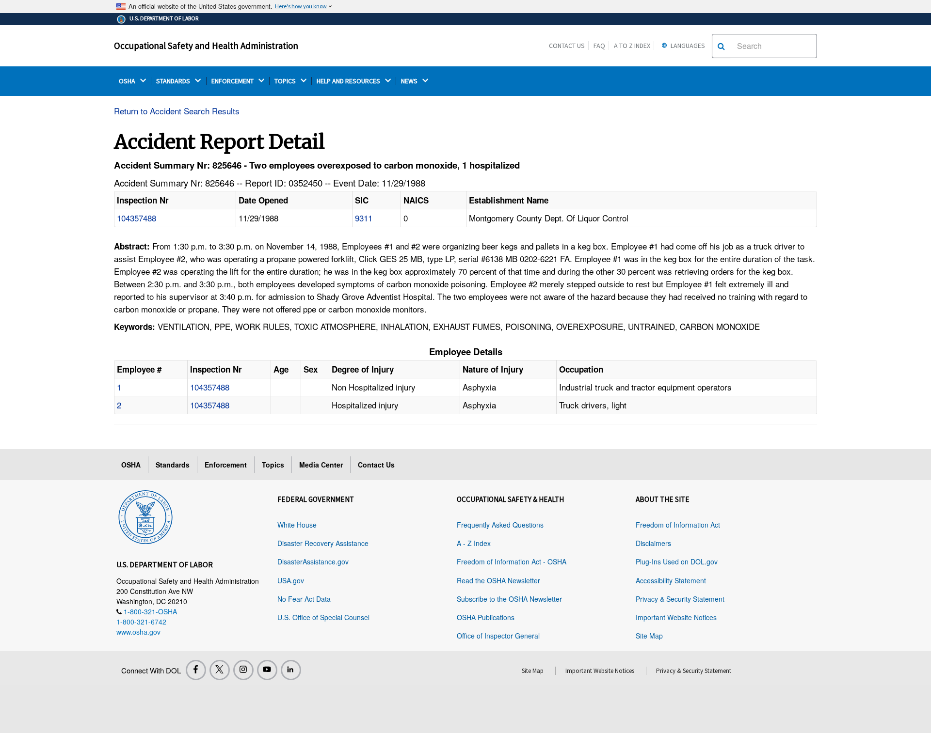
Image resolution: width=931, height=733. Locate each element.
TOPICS (285, 81)
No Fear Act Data (304, 599)
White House (297, 525)
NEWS (410, 81)
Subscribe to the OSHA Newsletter (509, 599)
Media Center (321, 464)
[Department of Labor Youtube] (267, 670)
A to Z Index (632, 45)
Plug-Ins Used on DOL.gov (677, 561)
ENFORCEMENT (233, 81)
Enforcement (226, 464)
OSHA (128, 81)
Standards (173, 464)
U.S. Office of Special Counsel (323, 617)
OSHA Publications (485, 617)
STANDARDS (174, 81)
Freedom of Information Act (678, 525)
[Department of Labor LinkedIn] (291, 670)
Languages (687, 45)
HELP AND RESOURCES (349, 81)
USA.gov (290, 580)
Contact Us (567, 45)
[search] (721, 46)
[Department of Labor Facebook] (196, 670)
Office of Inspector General (498, 635)
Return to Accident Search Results (177, 111)
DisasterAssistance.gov (313, 561)
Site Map (649, 635)
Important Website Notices (676, 617)
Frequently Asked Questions (500, 525)
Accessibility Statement (671, 580)
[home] (145, 515)
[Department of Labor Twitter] (219, 670)
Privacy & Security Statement (680, 599)
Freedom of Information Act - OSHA (511, 561)
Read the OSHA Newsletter (498, 580)
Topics (273, 464)
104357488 (136, 218)
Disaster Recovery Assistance (323, 543)
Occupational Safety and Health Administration (206, 45)
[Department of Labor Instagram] (243, 670)
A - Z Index (474, 543)
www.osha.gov (138, 632)
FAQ (599, 45)
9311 (363, 218)
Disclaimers (653, 543)
